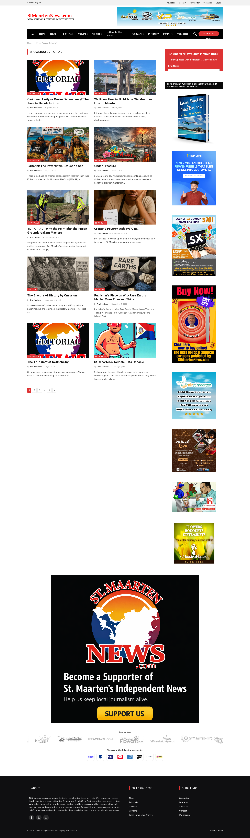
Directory (153, 34)
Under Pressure (105, 166)
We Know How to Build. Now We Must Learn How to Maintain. (124, 101)
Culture (32, 290)
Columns (83, 34)
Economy (99, 290)
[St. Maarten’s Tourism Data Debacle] (125, 340)
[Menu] (33, 34)
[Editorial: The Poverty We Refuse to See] (58, 144)
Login (218, 3)
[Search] (195, 34)
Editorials (68, 34)
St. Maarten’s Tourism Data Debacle (119, 362)
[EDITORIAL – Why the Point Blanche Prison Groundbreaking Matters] (58, 207)
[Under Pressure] (125, 144)
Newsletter (195, 3)
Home (42, 34)
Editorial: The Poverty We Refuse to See (55, 166)
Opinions (97, 34)
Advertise (171, 3)
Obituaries (138, 34)
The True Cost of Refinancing (48, 362)
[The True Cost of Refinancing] (58, 340)
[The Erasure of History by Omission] (58, 274)
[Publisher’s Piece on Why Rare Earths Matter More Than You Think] (125, 274)
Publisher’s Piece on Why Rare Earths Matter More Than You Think (120, 297)
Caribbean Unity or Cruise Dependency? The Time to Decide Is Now (58, 101)
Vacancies (207, 3)
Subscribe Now (208, 34)
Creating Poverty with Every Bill (116, 228)
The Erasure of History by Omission (52, 295)
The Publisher (36, 108)
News (53, 34)
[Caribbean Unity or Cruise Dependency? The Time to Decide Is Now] (58, 77)
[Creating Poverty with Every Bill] (125, 207)
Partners (168, 34)
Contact (182, 3)
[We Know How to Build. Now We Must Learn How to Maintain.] (125, 77)
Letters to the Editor (114, 34)
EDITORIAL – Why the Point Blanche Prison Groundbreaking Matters (57, 230)
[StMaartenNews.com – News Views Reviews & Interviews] (50, 17)
